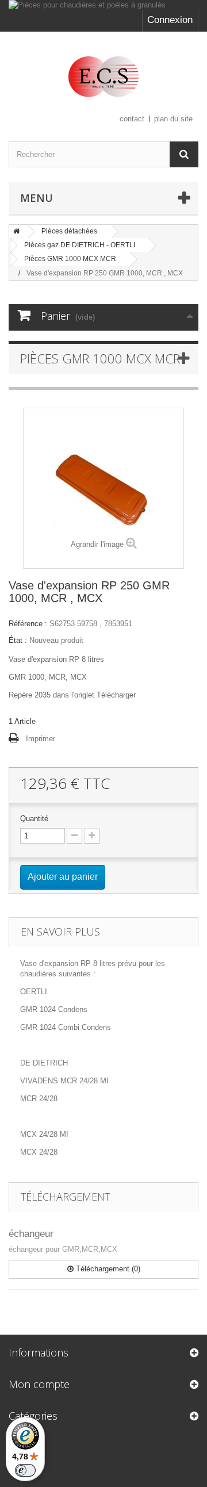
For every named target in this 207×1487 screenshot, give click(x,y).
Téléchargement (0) (107, 1268)
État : (18, 640)
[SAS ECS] (103, 76)
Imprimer (40, 738)
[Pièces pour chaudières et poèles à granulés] (103, 5)
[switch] (25, 1470)
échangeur (31, 1233)
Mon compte (39, 1384)
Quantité (34, 818)
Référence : (28, 623)
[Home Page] (17, 231)
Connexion (170, 19)
